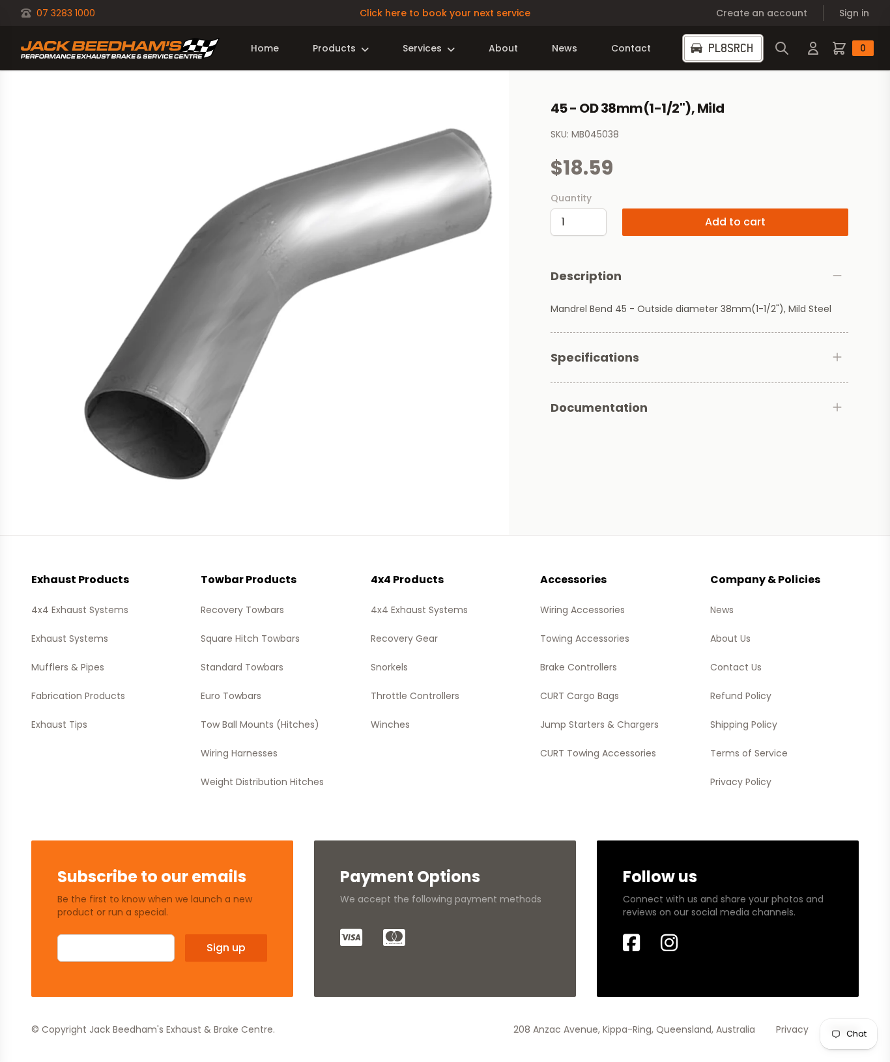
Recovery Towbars (242, 609)
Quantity (571, 198)
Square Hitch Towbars (250, 638)
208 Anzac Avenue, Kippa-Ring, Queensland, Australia (634, 1029)
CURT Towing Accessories (598, 753)
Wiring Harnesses (239, 753)
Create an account (761, 13)
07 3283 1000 (65, 13)
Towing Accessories (584, 638)
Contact (631, 48)
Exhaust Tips (59, 724)
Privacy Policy (740, 781)
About (503, 48)
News (564, 48)
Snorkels (389, 667)
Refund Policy (740, 695)
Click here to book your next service (445, 13)
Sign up (226, 947)
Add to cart (735, 221)
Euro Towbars (231, 695)
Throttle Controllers (415, 695)
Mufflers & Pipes (67, 667)
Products (334, 48)
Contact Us (736, 667)
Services (422, 48)
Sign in (854, 13)
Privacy (792, 1029)
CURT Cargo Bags (579, 695)
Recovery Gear (404, 638)
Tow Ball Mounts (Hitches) (260, 724)
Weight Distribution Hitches (262, 781)
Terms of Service (749, 753)
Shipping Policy (743, 724)
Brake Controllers (578, 667)
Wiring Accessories (582, 609)
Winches (390, 724)
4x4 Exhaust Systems (79, 609)
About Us (730, 638)
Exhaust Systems (69, 638)
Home (265, 48)
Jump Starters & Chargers (599, 724)
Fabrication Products (78, 695)
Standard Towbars (242, 667)
